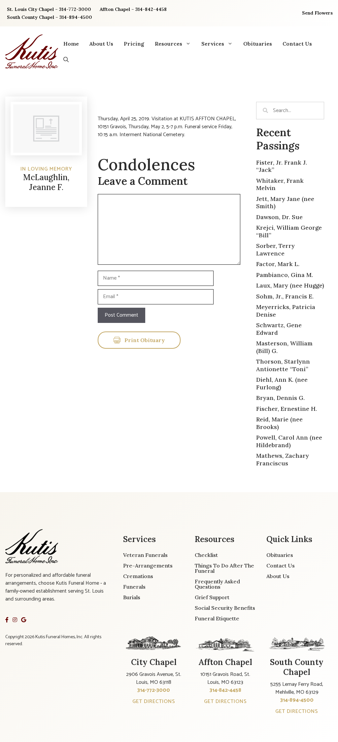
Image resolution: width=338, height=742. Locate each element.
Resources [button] (168, 43)
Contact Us (297, 43)
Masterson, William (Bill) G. (284, 347)
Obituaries (257, 43)
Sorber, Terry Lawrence (275, 249)
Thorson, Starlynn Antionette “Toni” (283, 365)
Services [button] (212, 43)
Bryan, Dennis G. (280, 398)
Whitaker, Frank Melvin (280, 184)
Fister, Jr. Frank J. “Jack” (281, 166)
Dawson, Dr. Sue (279, 217)
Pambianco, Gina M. (284, 275)
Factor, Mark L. (277, 264)
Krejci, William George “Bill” (289, 231)
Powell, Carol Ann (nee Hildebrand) (289, 441)
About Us (101, 43)
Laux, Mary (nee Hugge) (290, 285)
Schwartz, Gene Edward (279, 328)
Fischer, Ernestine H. (286, 408)
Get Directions (153, 701)
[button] (66, 59)
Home (71, 43)
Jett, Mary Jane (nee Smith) (285, 202)
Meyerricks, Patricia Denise (285, 310)
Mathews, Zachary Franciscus (282, 459)
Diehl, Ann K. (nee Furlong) (282, 383)
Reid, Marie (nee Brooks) (279, 423)
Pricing (134, 43)
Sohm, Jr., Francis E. (285, 296)
